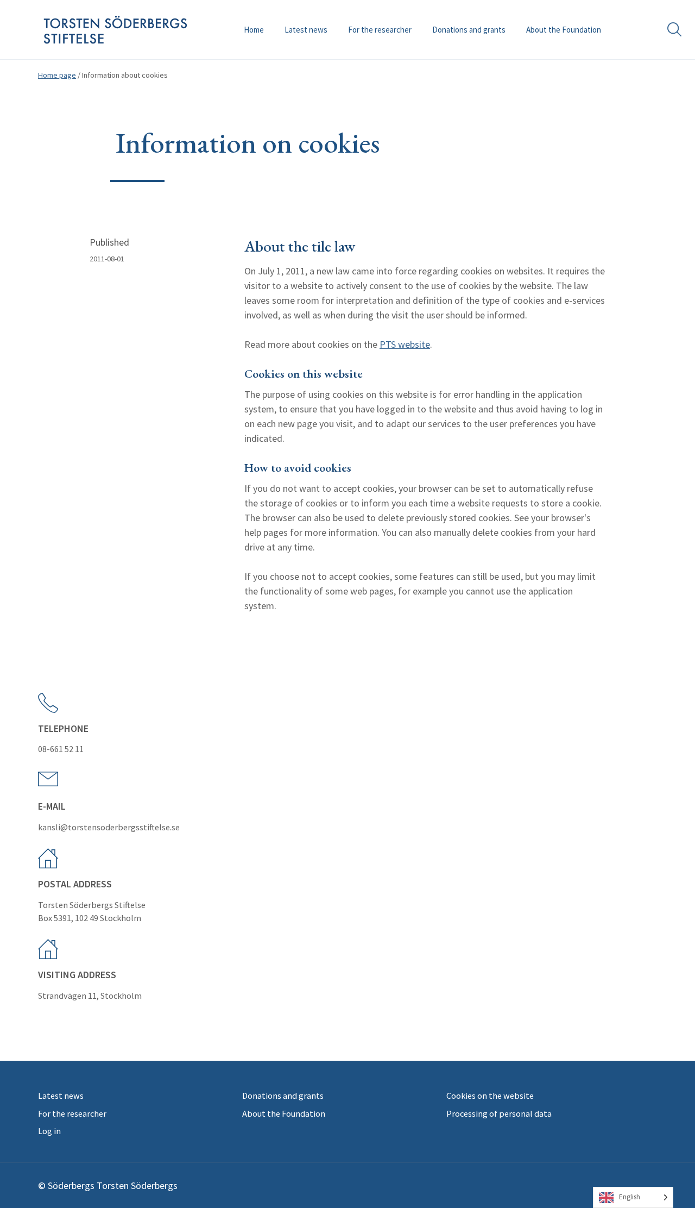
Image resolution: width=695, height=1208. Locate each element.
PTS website (405, 344)
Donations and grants (469, 29)
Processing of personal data (499, 1113)
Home (254, 29)
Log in (49, 1130)
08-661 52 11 (61, 748)
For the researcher (380, 29)
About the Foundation (563, 29)
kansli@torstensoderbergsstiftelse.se (109, 827)
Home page (57, 75)
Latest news (306, 29)
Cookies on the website (490, 1095)
